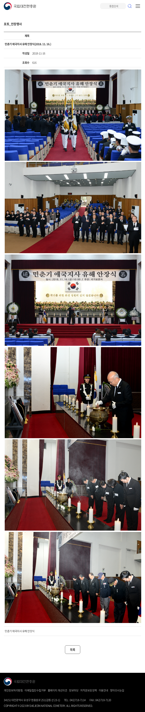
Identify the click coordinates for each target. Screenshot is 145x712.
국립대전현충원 (20, 6)
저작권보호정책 (88, 690)
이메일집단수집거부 (35, 690)
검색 (130, 6)
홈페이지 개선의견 (57, 690)
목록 (72, 649)
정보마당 (73, 690)
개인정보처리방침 (13, 690)
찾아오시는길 (117, 690)
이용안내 (103, 690)
